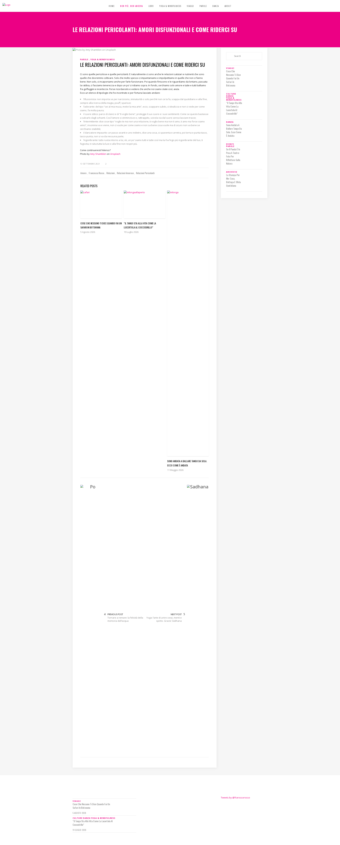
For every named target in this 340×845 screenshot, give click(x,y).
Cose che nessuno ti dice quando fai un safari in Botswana (233, 78)
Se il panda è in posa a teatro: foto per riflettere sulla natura (233, 156)
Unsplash (115, 153)
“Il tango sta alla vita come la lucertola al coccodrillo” (234, 108)
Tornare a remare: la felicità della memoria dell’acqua (125, 619)
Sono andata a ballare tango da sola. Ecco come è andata (234, 130)
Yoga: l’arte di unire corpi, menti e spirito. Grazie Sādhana (164, 619)
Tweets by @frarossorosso (235, 797)
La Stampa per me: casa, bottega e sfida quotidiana (233, 180)
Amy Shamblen (98, 153)
